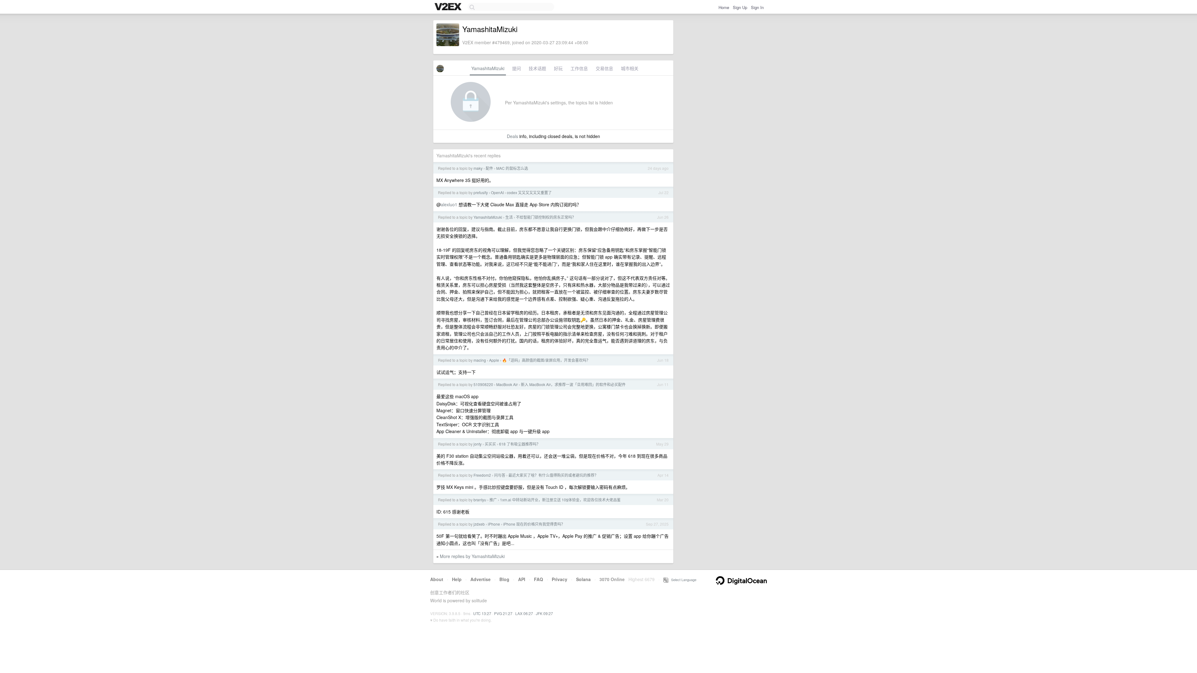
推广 (493, 499)
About (436, 579)
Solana (583, 579)
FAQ (538, 579)
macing (480, 360)
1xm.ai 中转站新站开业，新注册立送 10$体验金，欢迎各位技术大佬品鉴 (560, 499)
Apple (494, 360)
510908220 (483, 384)
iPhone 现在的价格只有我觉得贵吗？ (534, 524)
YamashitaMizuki (487, 68)
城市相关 (629, 68)
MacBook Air (507, 384)
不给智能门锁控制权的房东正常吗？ (546, 217)
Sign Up (740, 7)
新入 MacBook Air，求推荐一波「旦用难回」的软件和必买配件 (573, 384)
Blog (504, 579)
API (521, 579)
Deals (512, 136)
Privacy (559, 579)
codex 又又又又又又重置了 (529, 192)
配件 (489, 168)
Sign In (757, 7)
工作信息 (579, 68)
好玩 (558, 68)
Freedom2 (482, 475)
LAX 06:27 (524, 613)
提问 (516, 68)
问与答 (499, 475)
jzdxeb (479, 524)
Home (724, 7)
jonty (478, 443)
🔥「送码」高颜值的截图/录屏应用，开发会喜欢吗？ (546, 360)
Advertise (480, 579)
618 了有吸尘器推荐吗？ (519, 443)
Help (457, 579)
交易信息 (604, 68)
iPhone (494, 524)
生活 (509, 217)
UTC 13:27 (482, 613)
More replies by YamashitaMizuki (472, 556)
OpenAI (497, 192)
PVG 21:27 (503, 613)
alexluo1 (449, 204)
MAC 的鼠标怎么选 (512, 168)
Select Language (682, 579)
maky (478, 168)
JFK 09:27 (544, 613)
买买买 (490, 443)
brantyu (480, 499)
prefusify (481, 192)
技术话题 (537, 68)
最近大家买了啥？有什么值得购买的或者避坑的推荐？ (553, 475)
